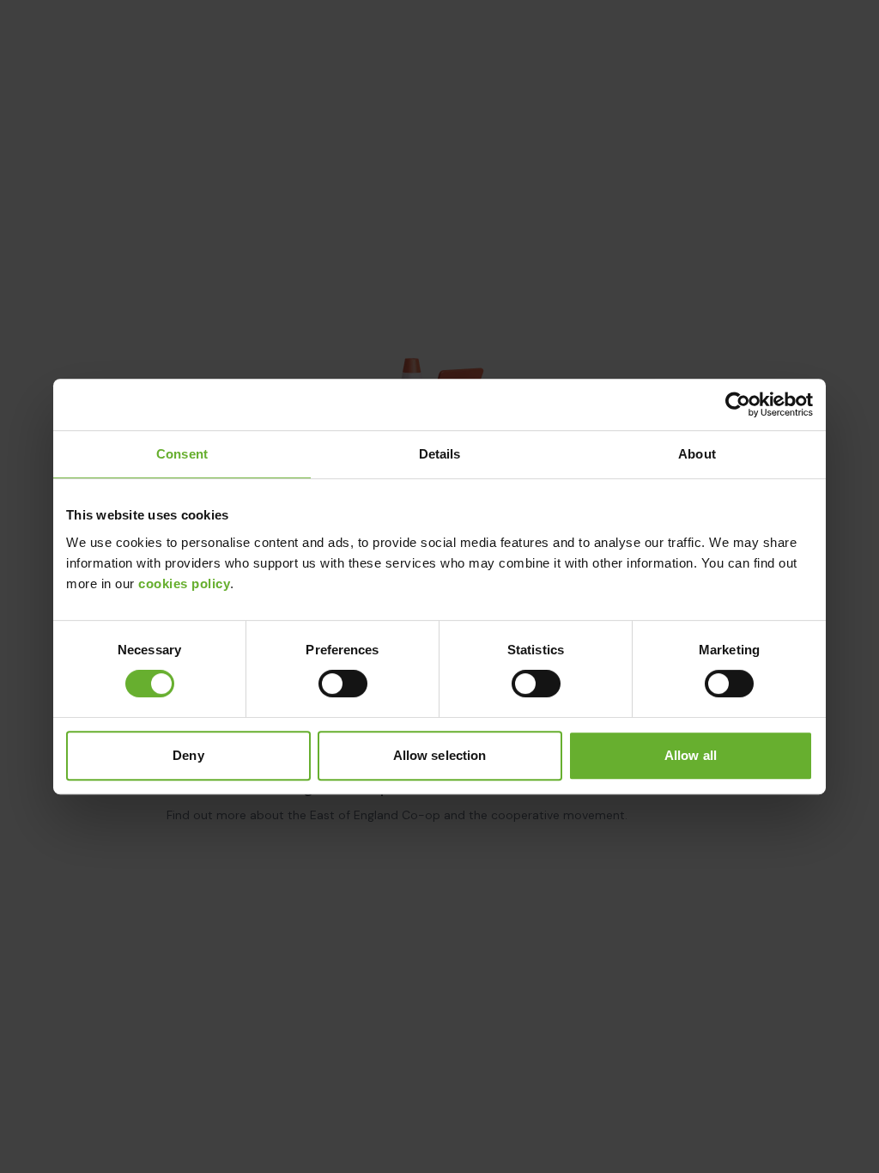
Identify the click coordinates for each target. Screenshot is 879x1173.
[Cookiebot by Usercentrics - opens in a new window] (738, 404)
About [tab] (697, 454)
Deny (188, 755)
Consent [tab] (182, 454)
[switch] (342, 683)
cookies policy (184, 583)
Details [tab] (440, 454)
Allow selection (440, 755)
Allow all (690, 755)
